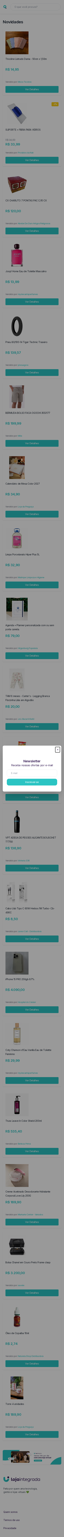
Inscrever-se (32, 782)
